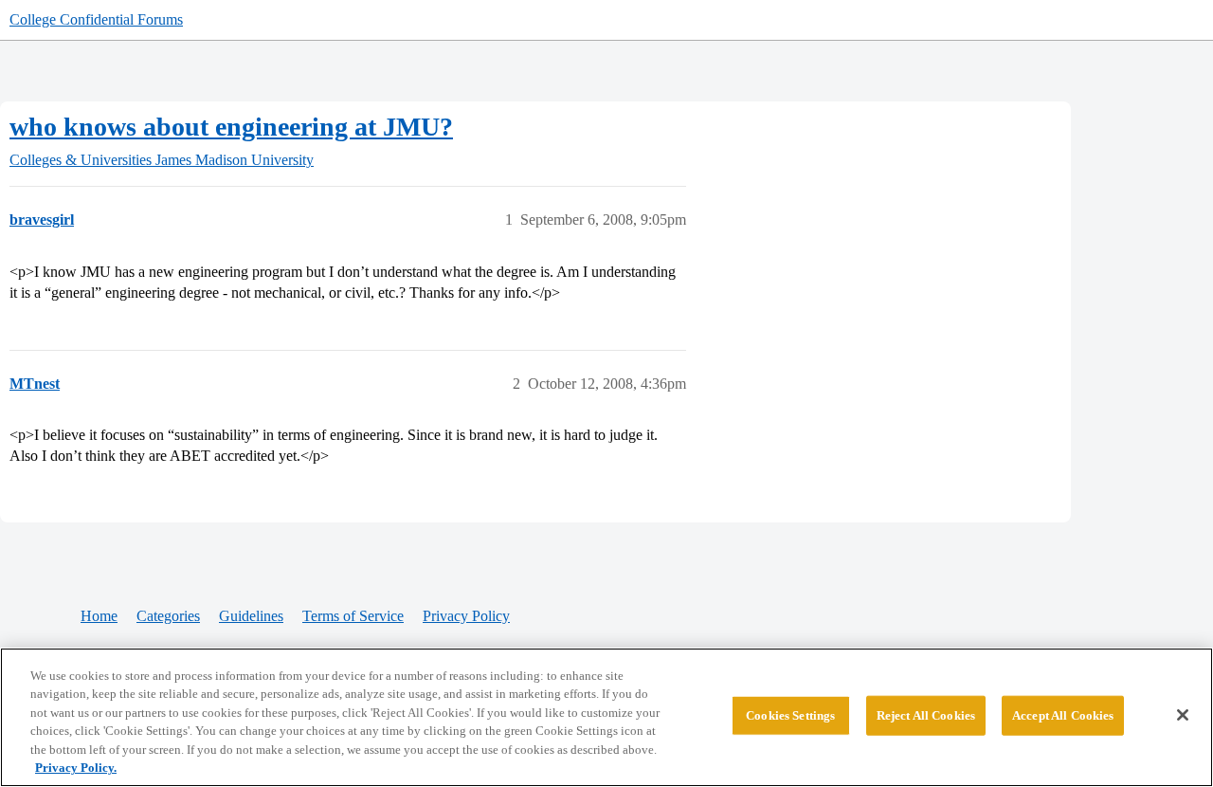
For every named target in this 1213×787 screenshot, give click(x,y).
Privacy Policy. (76, 767)
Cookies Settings (790, 715)
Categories (168, 616)
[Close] (1183, 715)
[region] (606, 717)
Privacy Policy (466, 616)
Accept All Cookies (1062, 715)
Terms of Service (353, 616)
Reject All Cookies (926, 715)
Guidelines (251, 616)
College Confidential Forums (96, 19)
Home (99, 616)
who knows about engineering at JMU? (231, 126)
